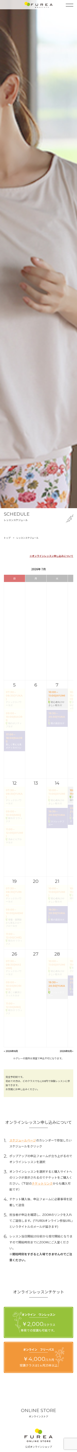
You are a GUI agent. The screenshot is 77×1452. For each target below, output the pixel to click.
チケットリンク (42, 1183)
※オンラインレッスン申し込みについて (51, 556)
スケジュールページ (22, 1140)
